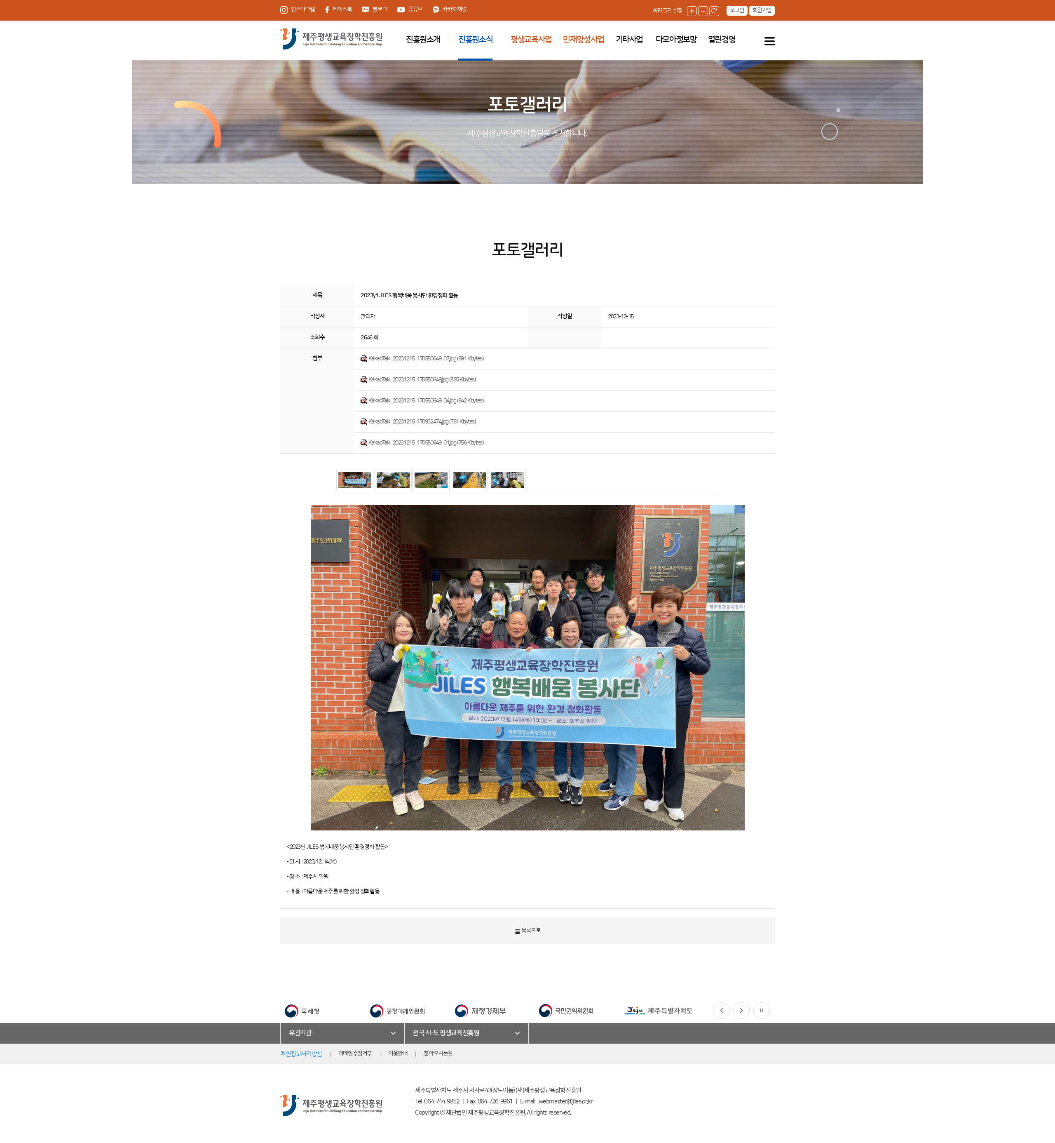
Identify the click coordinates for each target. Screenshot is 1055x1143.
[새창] (302, 1010)
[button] (721, 1010)
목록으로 (530, 930)
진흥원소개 (423, 39)
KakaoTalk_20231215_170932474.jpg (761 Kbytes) (421, 422)
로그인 (737, 10)
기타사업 (629, 39)
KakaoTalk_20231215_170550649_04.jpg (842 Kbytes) (425, 400)
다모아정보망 (676, 39)
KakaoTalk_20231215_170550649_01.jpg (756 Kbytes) (425, 443)
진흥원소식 (475, 39)
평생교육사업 (531, 39)
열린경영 (721, 39)
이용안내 (397, 1053)
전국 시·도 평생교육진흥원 (446, 1033)
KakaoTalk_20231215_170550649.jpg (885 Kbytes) (421, 379)
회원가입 (762, 10)
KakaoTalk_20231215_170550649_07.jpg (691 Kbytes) (425, 358)
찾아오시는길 (438, 1053)
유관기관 (300, 1033)
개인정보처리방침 (301, 1054)
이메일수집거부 (355, 1053)
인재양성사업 (583, 39)
